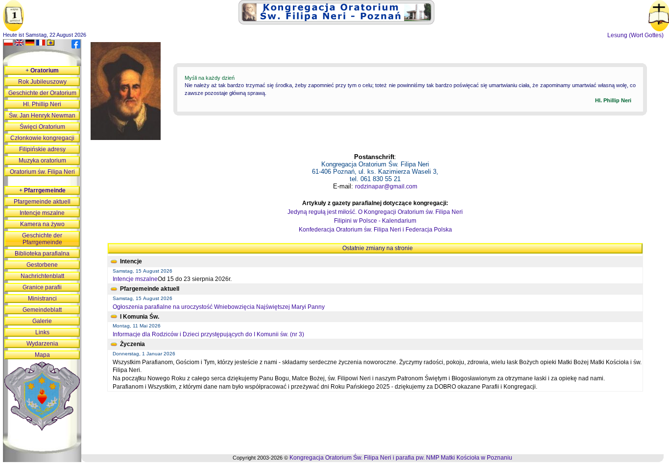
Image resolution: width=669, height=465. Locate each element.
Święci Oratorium (42, 126)
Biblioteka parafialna (42, 253)
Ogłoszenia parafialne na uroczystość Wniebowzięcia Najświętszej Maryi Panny (219, 306)
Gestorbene (42, 264)
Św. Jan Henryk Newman (42, 115)
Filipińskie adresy (42, 149)
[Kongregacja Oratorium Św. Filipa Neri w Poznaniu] (336, 22)
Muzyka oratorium (42, 160)
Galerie (42, 321)
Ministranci (42, 298)
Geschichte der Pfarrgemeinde (42, 239)
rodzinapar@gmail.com (386, 186)
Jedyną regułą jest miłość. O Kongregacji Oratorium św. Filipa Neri (375, 212)
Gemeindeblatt (42, 309)
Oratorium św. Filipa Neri (42, 171)
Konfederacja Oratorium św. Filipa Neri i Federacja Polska (375, 229)
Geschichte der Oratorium (42, 93)
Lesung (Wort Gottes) (635, 35)
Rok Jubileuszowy (42, 81)
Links (42, 332)
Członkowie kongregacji (42, 138)
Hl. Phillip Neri (42, 104)
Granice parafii (42, 287)
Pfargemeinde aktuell (42, 201)
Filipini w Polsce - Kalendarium (375, 220)
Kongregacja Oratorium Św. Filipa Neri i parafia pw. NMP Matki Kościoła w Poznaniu (400, 457)
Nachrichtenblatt (42, 276)
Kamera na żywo (42, 224)
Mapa (42, 354)
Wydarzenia (42, 343)
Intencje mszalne (135, 279)
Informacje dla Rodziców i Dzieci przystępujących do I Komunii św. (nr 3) (208, 334)
